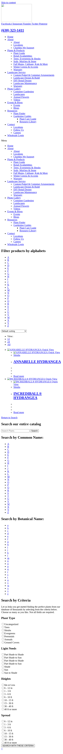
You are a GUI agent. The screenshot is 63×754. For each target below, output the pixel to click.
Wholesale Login (15, 135)
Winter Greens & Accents (25, 67)
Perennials (9, 636)
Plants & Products (16, 50)
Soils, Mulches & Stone (24, 61)
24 (8, 341)
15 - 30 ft (8, 703)
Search (34, 431)
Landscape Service (16, 72)
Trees (6, 627)
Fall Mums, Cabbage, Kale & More (30, 64)
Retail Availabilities (22, 56)
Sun (6, 669)
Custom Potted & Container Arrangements (33, 75)
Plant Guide (19, 53)
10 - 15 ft (8, 700)
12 (8, 339)
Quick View (48, 349)
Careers (17, 132)
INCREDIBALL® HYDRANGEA (27, 396)
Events (16, 105)
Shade (7, 666)
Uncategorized (11, 624)
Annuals (8, 639)
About (10, 39)
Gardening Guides (22, 116)
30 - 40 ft (8, 706)
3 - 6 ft (7, 694)
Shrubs (16, 355)
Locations (18, 45)
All (8, 344)
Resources (12, 110)
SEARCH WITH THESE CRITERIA (18, 746)
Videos (16, 99)
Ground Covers (11, 642)
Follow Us (18, 130)
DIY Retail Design (22, 80)
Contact (11, 124)
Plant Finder (19, 113)
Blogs (16, 108)
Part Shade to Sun (13, 657)
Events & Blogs (15, 102)
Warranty (17, 69)
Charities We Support (23, 47)
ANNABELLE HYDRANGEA (37, 362)
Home (10, 36)
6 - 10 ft (8, 697)
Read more (18, 376)
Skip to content (8, 2)
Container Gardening (23, 91)
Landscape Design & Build (26, 78)
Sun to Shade (10, 673)
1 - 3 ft (7, 691)
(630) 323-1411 (12, 30)
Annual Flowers (21, 97)
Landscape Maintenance (25, 83)
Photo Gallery (14, 89)
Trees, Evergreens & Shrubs (27, 58)
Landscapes (19, 94)
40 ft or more (10, 709)
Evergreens (9, 633)
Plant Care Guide (28, 119)
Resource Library (28, 121)
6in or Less (9, 685)
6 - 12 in (8, 688)
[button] (9, 417)
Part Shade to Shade (14, 654)
